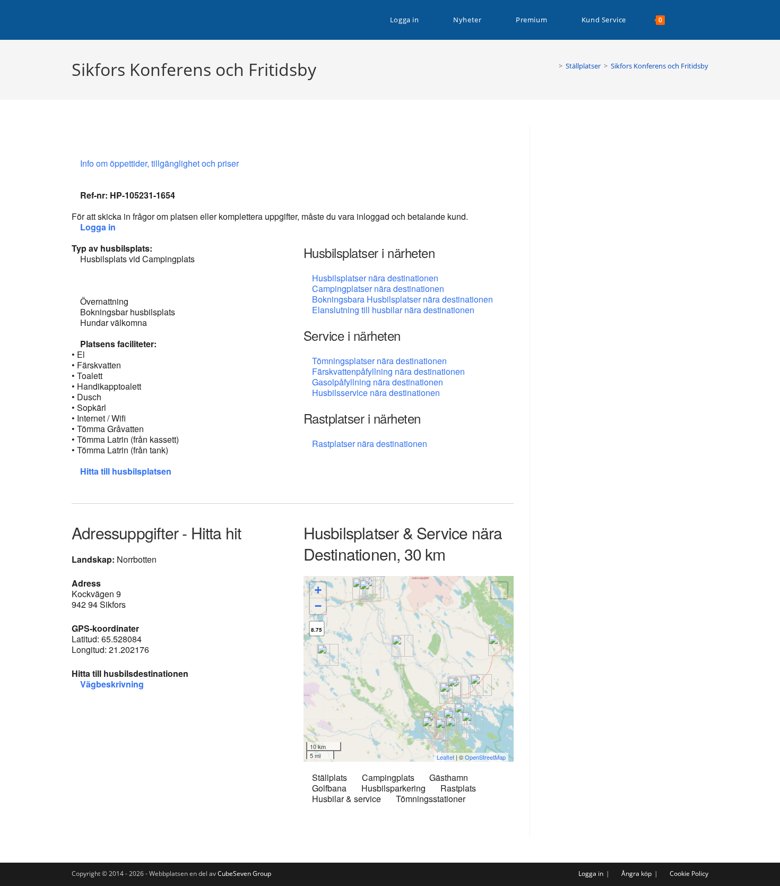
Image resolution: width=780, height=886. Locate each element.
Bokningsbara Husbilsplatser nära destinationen (402, 299)
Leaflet (445, 757)
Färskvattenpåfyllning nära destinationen (388, 371)
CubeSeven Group (244, 873)
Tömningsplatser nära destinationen (379, 361)
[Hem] (553, 66)
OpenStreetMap (485, 757)
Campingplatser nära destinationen (378, 288)
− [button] (318, 606)
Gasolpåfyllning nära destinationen (377, 382)
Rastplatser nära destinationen (369, 443)
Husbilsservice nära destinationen (376, 392)
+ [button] (318, 590)
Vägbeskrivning (112, 684)
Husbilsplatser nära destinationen (375, 278)
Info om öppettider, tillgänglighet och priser (160, 163)
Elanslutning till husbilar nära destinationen (393, 310)
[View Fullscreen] (499, 590)
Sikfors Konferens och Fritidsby (659, 66)
